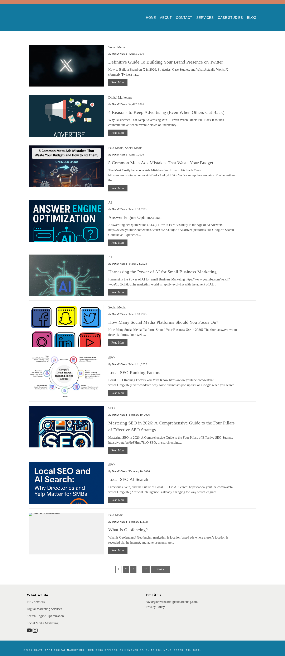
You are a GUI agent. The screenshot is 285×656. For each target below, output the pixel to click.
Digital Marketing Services (44, 609)
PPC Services (36, 602)
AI (110, 202)
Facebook (137, 170)
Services (205, 17)
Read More (117, 82)
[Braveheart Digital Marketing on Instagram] (35, 631)
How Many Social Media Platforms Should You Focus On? (163, 322)
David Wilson (119, 53)
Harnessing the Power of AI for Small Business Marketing (162, 271)
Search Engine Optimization (45, 616)
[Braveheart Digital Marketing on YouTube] (30, 631)
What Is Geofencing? (128, 529)
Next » (160, 569)
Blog (251, 17)
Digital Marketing (120, 97)
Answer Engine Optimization (134, 217)
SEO (111, 357)
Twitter (126, 74)
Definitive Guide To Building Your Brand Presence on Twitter (165, 62)
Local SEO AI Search (128, 479)
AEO (151, 225)
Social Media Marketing (42, 623)
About (166, 17)
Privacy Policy (155, 607)
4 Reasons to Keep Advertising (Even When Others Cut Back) (166, 112)
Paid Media (115, 148)
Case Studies (230, 17)
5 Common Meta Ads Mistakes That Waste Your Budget (160, 162)
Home (151, 17)
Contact (184, 17)
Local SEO (115, 380)
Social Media (117, 47)
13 (145, 569)
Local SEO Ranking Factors (134, 372)
